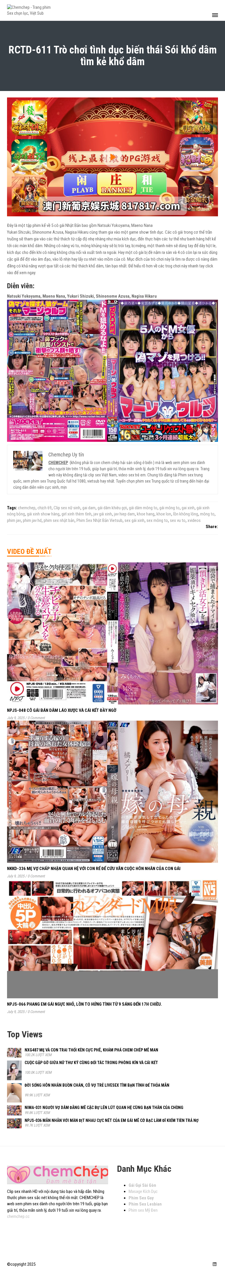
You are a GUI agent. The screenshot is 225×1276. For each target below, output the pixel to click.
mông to (207, 514)
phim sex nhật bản (59, 520)
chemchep (26, 507)
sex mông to (157, 520)
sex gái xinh (134, 520)
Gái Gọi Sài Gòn (142, 1185)
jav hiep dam (124, 514)
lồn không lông (185, 514)
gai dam (89, 507)
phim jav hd (32, 520)
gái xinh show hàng (43, 514)
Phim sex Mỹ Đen (143, 1210)
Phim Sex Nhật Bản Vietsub (99, 520)
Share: (212, 526)
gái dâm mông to (143, 507)
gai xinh (188, 507)
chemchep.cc (18, 1216)
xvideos (194, 520)
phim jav (14, 520)
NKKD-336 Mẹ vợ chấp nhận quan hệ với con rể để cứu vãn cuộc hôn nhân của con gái (93, 868)
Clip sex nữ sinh (67, 507)
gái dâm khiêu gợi (112, 507)
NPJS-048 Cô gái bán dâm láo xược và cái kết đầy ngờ (61, 710)
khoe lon (163, 514)
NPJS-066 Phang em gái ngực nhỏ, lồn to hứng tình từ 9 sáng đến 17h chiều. (84, 1004)
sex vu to (177, 520)
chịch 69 (45, 507)
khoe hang (145, 514)
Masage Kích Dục (143, 1191)
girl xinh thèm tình (76, 514)
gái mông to (169, 507)
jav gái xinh (102, 514)
